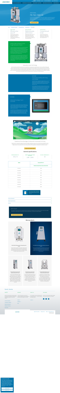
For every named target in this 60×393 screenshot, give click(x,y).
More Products (56, 2)
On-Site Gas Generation (17, 2)
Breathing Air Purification (47, 2)
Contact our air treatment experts (30, 148)
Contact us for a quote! (34, 22)
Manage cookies (43, 311)
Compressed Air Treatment (26, 2)
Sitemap (47, 311)
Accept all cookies (7, 388)
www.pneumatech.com (51, 311)
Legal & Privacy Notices (36, 311)
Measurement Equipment (37, 2)
